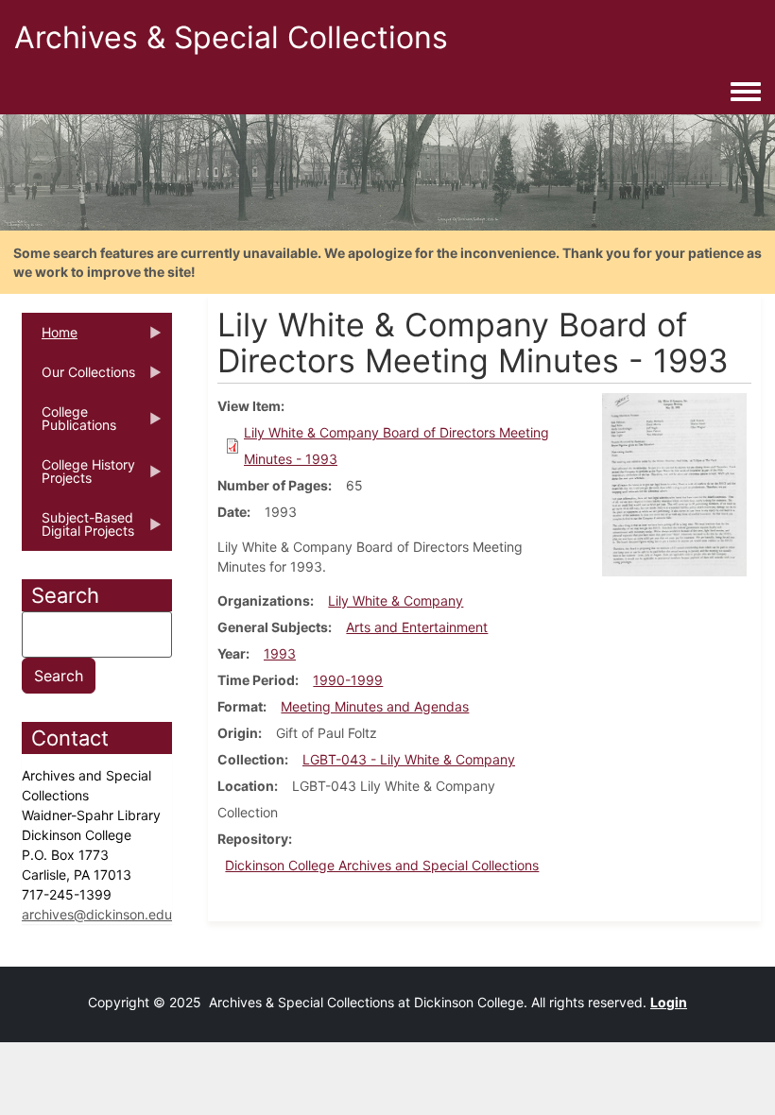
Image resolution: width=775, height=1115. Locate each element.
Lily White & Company (395, 600)
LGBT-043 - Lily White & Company (408, 759)
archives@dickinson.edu (97, 914)
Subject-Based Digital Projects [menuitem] (78, 530)
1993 (280, 653)
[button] (674, 483)
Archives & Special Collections (231, 37)
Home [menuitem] (50, 338)
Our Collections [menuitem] (78, 378)
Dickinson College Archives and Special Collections (382, 865)
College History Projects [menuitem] (78, 477)
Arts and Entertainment (417, 627)
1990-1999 (348, 680)
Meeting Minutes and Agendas (375, 706)
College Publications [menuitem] (69, 424)
